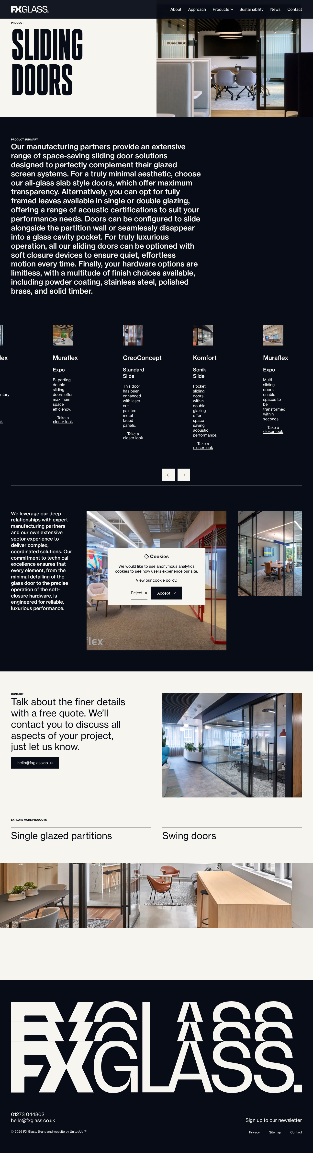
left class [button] (168, 475)
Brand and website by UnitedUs (60, 1132)
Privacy (254, 1132)
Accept (163, 592)
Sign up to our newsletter (274, 1120)
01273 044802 (28, 1114)
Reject (137, 592)
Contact (296, 1132)
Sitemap (275, 1132)
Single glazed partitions (61, 836)
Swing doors (189, 836)
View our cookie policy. (156, 579)
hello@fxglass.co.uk (35, 762)
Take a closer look (133, 436)
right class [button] (184, 475)
